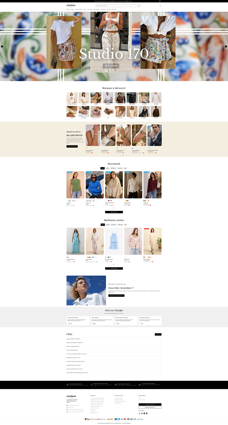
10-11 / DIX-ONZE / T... (146, 260)
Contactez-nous (142, 399)
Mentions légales (118, 403)
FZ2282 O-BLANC (104, 153)
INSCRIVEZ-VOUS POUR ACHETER (116, 295)
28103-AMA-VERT (69, 205)
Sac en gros (93, 411)
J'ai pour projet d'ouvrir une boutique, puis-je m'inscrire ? (77, 372)
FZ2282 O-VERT (119, 153)
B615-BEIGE (126, 261)
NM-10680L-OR (88, 153)
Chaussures (90, 9)
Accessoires (103, 9)
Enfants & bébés (79, 9)
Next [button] (226, 46)
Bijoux (85, 9)
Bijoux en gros (93, 409)
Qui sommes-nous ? (118, 398)
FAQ (139, 398)
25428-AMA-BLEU (89, 205)
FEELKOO (125, 260)
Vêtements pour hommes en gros (97, 401)
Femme (68, 9)
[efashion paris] (70, 5)
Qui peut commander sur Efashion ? (73, 339)
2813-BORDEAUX (146, 205)
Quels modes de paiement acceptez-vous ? (74, 342)
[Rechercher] (139, 6)
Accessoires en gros (95, 408)
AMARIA (67, 204)
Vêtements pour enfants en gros (97, 403)
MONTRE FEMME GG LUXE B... (137, 153)
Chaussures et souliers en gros (97, 406)
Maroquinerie (96, 9)
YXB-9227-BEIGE (108, 205)
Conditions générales (119, 399)
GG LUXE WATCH (88, 151)
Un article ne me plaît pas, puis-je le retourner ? (75, 361)
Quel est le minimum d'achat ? (72, 350)
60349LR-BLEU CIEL (69, 261)
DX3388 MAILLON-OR (151, 153)
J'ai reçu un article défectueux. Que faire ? (74, 369)
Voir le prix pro (114, 212)
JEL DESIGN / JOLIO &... (128, 204)
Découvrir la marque (72, 146)
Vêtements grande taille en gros (97, 399)
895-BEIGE (126, 205)
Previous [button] (2, 46)
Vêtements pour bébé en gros (97, 404)
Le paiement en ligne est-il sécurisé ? (73, 365)
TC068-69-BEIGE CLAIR (147, 261)
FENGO (87, 260)
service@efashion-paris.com (73, 405)
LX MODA (106, 204)
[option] (114, 46)
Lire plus (158, 334)
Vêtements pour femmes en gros (97, 398)
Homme (72, 9)
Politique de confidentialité (120, 401)
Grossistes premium (94, 412)
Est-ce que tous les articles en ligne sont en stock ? (76, 354)
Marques (109, 9)
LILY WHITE (68, 260)
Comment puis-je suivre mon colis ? (73, 357)
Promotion (114, 9)
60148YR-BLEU (107, 261)
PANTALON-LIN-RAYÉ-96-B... (91, 262)
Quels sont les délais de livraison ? (73, 346)
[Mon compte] (160, 6)
